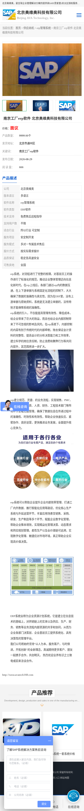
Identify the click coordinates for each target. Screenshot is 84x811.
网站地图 (64, 778)
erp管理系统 (44, 28)
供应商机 (28, 28)
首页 (18, 28)
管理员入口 (54, 778)
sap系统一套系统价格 (62, 753)
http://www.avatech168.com (17, 674)
